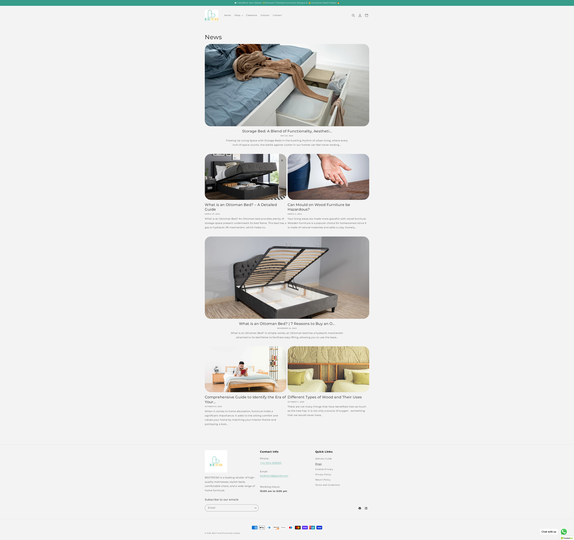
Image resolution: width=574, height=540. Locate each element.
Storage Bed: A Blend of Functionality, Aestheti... (287, 131)
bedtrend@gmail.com (274, 475)
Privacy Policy (323, 474)
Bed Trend (216, 533)
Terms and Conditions (327, 485)
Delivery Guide (323, 458)
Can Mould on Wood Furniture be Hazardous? (319, 207)
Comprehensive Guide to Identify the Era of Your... (245, 399)
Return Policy (323, 479)
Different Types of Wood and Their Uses (325, 397)
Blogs (318, 464)
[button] (238, 15)
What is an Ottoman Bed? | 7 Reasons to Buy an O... (287, 323)
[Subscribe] (255, 507)
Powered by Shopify (231, 533)
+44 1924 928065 (270, 462)
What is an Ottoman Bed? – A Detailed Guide (241, 207)
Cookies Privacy (324, 469)
